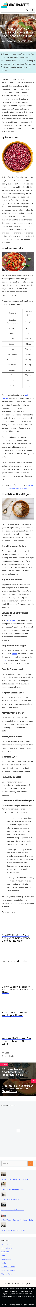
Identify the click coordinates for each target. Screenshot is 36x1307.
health (11, 1056)
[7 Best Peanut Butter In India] (3, 1185)
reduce (14, 653)
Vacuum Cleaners (7, 1274)
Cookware (5, 1252)
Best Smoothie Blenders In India (13, 1230)
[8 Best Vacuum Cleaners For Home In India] (3, 1215)
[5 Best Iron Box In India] (3, 1195)
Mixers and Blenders (8, 1270)
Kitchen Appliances (8, 1267)
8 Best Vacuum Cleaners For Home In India (17, 1220)
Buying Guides (6, 1248)
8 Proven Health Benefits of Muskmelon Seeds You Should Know (17, 1088)
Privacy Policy (27, 1284)
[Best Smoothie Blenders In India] (3, 1226)
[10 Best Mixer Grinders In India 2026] (3, 1175)
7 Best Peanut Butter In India (12, 1189)
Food (7, 1053)
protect (5, 660)
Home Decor (6, 1259)
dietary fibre (10, 620)
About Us (7, 1284)
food (7, 1056)
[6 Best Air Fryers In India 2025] (3, 1205)
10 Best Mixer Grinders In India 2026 (14, 1179)
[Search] (30, 1163)
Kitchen (4, 1263)
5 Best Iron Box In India (10, 1200)
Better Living (6, 1244)
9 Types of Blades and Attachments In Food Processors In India (14, 1072)
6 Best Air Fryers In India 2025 (12, 1210)
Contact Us (16, 1284)
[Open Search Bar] (27, 10)
